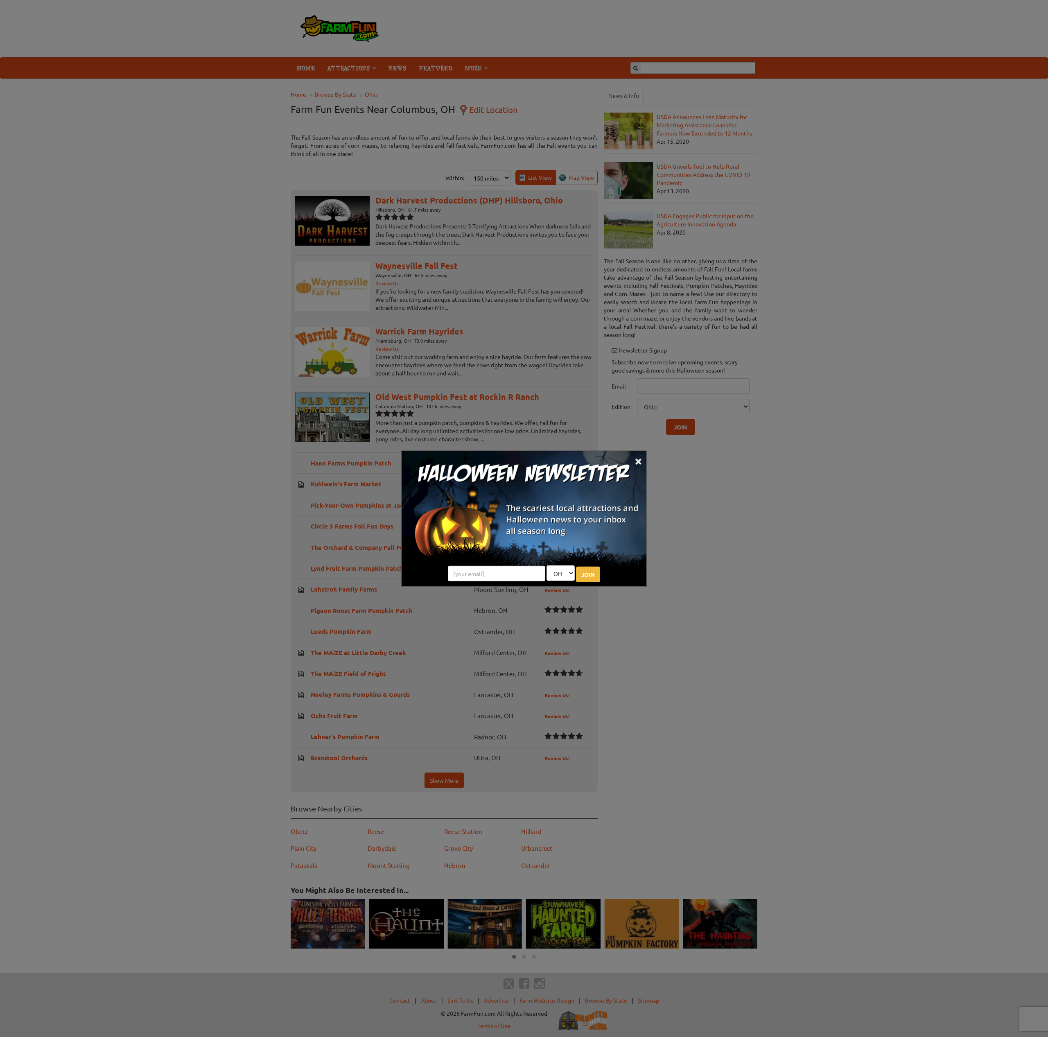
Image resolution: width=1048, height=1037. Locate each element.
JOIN (588, 574)
